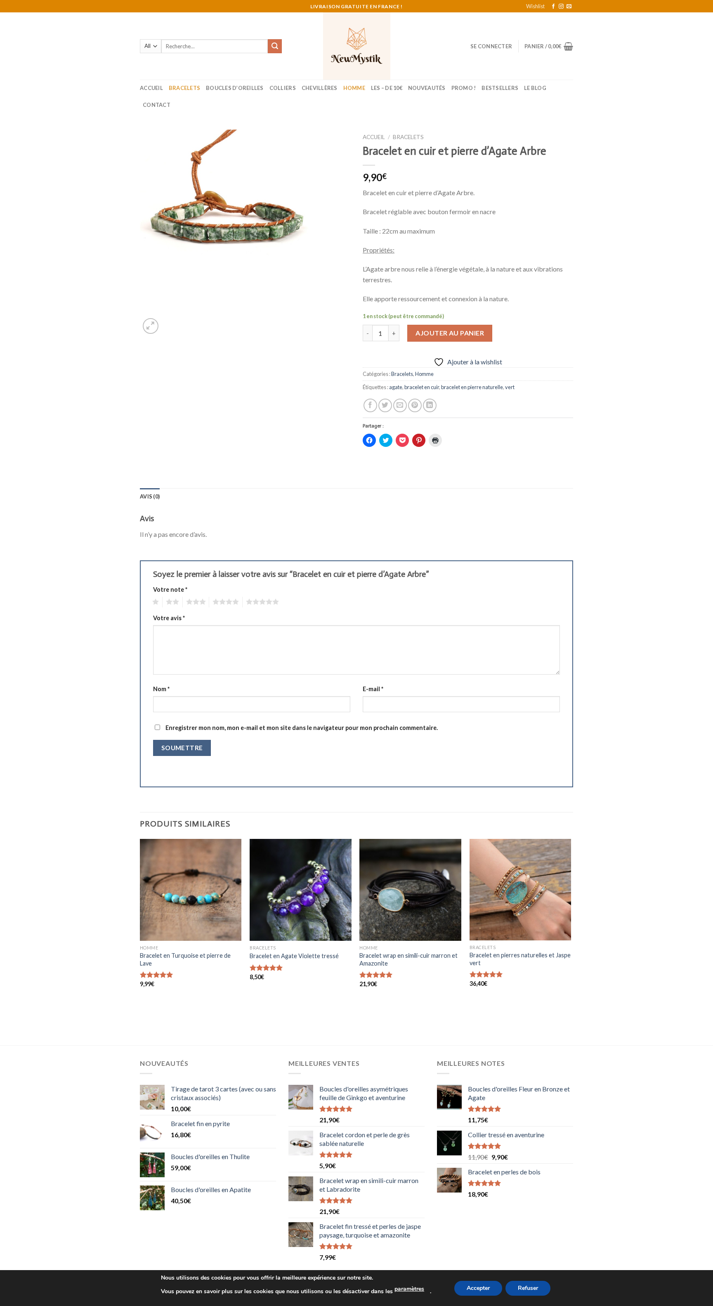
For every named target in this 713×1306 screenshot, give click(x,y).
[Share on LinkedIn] (430, 405)
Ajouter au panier (450, 333)
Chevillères (320, 88)
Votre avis (169, 617)
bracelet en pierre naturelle (472, 387)
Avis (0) (150, 496)
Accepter (478, 1288)
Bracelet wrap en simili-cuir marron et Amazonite (408, 959)
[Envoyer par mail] (400, 405)
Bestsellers (500, 88)
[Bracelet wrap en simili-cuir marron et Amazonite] (410, 890)
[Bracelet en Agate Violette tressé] (301, 890)
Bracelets (184, 88)
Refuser (528, 1288)
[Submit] (275, 46)
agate (395, 387)
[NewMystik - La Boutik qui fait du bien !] (356, 46)
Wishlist (535, 6)
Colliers (282, 88)
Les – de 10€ (386, 88)
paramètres (409, 1289)
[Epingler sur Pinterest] (415, 405)
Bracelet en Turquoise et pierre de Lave (185, 959)
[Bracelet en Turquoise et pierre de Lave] (191, 890)
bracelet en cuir (421, 387)
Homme (354, 88)
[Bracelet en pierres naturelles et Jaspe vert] (520, 889)
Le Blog (535, 88)
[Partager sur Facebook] (370, 405)
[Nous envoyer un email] (569, 6)
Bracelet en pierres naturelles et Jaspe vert (520, 959)
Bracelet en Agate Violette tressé (294, 955)
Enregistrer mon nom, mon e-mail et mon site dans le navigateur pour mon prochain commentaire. (301, 727)
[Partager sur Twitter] (385, 405)
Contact (156, 105)
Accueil (151, 88)
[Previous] (140, 941)
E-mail (373, 688)
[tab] (150, 496)
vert (510, 387)
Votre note (170, 589)
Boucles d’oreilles (235, 88)
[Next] (570, 941)
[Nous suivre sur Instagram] (561, 6)
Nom (161, 688)
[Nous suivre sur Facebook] (553, 6)
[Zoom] (151, 326)
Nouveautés (427, 88)
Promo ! (463, 88)
